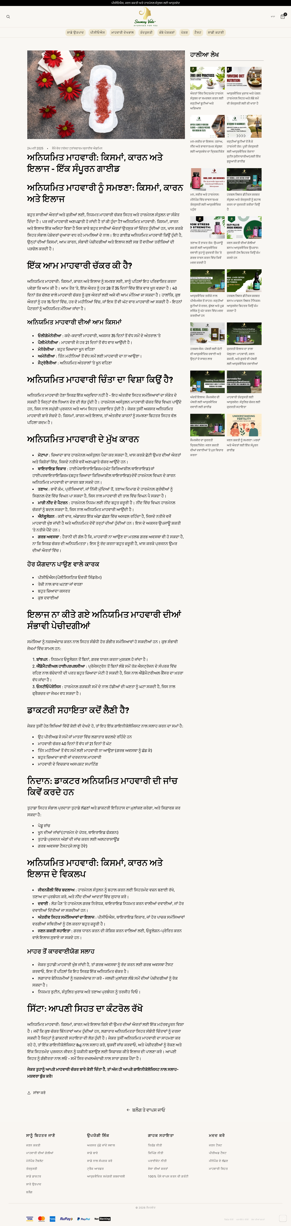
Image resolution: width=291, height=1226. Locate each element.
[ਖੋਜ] (8, 17)
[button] (36, 1093)
